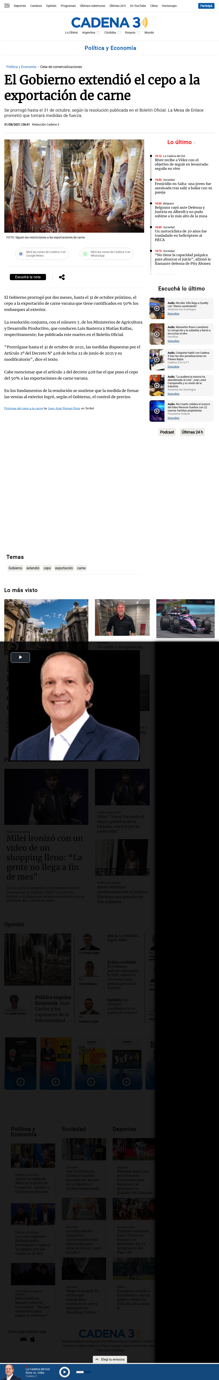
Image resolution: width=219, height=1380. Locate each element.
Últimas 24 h (118, 6)
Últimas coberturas (92, 6)
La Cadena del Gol (174, 156)
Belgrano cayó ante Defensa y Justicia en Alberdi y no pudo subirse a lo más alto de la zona (181, 211)
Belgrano (168, 203)
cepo (47, 568)
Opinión (51, 6)
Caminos (36, 6)
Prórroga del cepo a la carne (23, 408)
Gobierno (15, 568)
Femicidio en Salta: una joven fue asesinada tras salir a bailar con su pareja (183, 188)
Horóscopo (169, 6)
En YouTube (138, 6)
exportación (64, 568)
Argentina (88, 32)
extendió (33, 568)
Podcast (167, 432)
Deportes (20, 6)
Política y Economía (21, 67)
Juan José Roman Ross (64, 408)
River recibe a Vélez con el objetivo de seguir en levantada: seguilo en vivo (182, 164)
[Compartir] (62, 277)
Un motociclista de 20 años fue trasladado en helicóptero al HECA (181, 235)
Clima (154, 6)
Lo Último (71, 32)
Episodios (173, 313)
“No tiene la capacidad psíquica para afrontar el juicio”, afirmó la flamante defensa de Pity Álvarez (183, 259)
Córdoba (110, 32)
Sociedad (169, 179)
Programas (68, 6)
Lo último (180, 142)
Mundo (149, 32)
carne (81, 568)
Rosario (130, 32)
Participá (206, 6)
